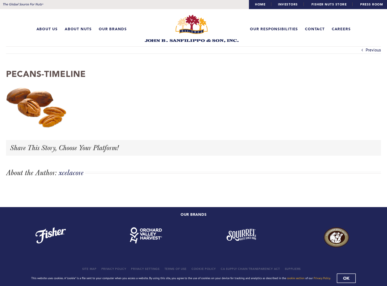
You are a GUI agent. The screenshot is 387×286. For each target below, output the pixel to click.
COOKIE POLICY (203, 269)
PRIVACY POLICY (113, 269)
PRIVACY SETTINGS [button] (145, 269)
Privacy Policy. (322, 278)
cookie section (296, 278)
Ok (346, 278)
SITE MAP (89, 269)
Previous (373, 50)
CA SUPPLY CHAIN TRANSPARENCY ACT (250, 269)
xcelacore (71, 172)
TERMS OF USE (175, 269)
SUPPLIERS (293, 269)
